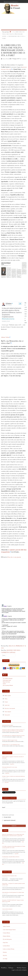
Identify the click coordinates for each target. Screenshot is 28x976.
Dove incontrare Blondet (8, 685)
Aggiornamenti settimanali (9, 820)
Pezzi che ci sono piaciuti (14, 557)
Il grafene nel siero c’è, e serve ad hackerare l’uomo (11, 744)
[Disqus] (14, 582)
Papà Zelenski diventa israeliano (7, 725)
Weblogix (10, 968)
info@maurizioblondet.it (11, 2)
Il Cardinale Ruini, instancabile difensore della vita (10, 856)
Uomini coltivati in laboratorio (7, 909)
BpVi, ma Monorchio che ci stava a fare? (12, 341)
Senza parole (7, 715)
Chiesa (6, 698)
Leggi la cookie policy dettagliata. (19, 970)
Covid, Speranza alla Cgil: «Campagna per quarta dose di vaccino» (13, 735)
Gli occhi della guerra (7, 939)
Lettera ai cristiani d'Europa (8, 949)
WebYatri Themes (21, 968)
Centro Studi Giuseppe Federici (9, 929)
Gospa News (5, 942)
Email (4, 807)
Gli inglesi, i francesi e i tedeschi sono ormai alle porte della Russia (13, 776)
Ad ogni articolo (7, 817)
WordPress (4, 968)
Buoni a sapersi (8, 695)
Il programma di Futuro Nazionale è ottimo (9, 875)
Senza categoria (8, 711)
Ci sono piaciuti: (7, 752)
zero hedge (5, 958)
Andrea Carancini (6, 926)
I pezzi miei (7, 705)
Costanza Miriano (6, 933)
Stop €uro (5, 955)
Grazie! (4, 683)
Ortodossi (5, 952)
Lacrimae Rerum (6, 945)
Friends (6, 702)
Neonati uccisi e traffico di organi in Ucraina (9, 740)
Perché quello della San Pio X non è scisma (9, 767)
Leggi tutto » (12, 764)
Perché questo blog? (7, 680)
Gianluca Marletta (6, 936)
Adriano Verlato (5, 337)
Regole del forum (6, 682)
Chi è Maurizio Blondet (7, 678)
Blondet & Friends (15, 6)
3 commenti (24, 58)
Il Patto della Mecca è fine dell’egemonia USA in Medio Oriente (13, 892)
